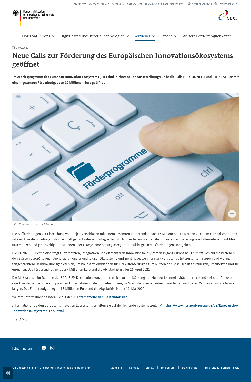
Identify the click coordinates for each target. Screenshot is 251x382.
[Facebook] (44, 348)
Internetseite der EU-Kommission (102, 297)
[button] (38, 36)
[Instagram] (52, 348)
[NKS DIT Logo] (216, 19)
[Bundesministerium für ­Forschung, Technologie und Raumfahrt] (33, 18)
